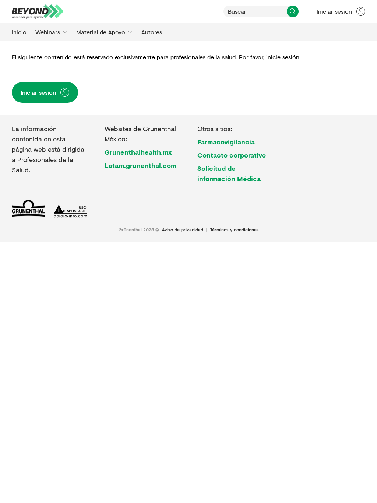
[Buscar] (293, 11)
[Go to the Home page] (37, 11)
